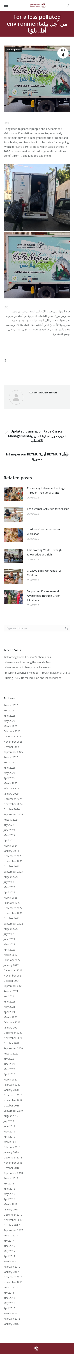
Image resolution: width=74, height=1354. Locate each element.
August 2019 (11, 1116)
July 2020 (9, 1058)
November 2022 (13, 913)
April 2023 (9, 892)
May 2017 (9, 1251)
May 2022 (9, 944)
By (44, 373)
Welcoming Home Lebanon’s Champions (27, 657)
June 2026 (9, 715)
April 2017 (9, 1256)
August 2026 (11, 705)
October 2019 (12, 1105)
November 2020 (13, 1038)
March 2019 (10, 1142)
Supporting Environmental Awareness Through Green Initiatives (43, 595)
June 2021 (9, 1001)
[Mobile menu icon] (6, 5)
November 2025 (13, 741)
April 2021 (9, 1012)
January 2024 (11, 850)
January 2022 (11, 965)
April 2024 (9, 840)
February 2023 (12, 902)
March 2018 (10, 1204)
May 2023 (9, 887)
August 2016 (11, 1287)
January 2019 (11, 1152)
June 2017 (9, 1246)
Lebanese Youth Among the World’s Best (27, 662)
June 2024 (9, 830)
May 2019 (9, 1131)
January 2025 (11, 793)
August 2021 (11, 991)
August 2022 (11, 928)
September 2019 (13, 1110)
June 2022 (9, 939)
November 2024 (13, 804)
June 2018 (9, 1188)
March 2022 (10, 954)
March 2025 (10, 783)
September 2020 (13, 1048)
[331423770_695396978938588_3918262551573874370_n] (37, 197)
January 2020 (11, 1090)
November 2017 (13, 1220)
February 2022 (12, 960)
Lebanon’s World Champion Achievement (27, 667)
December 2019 (13, 1095)
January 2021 (11, 1027)
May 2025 (9, 773)
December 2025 (13, 736)
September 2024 (13, 814)
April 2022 (9, 949)
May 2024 (9, 835)
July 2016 (9, 1292)
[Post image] (13, 494)
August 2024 (11, 819)
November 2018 (13, 1162)
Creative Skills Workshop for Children (44, 573)
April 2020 (9, 1074)
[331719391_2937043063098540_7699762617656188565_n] (37, 265)
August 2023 (11, 876)
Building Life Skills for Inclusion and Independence (32, 678)
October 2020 (12, 1043)
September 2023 (13, 871)
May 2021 (9, 1006)
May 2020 (9, 1069)
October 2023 (12, 866)
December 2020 (13, 1032)
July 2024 (9, 824)
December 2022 (13, 908)
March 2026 (10, 726)
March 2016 (10, 1313)
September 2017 (13, 1230)
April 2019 (9, 1136)
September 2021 (13, 986)
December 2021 (13, 970)
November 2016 (13, 1282)
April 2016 (9, 1308)
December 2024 (13, 798)
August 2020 (11, 1053)
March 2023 (10, 897)
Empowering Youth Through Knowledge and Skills (44, 552)
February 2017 (12, 1266)
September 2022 (13, 923)
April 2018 (9, 1199)
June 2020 (9, 1064)
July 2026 (9, 710)
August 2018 (11, 1178)
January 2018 (11, 1209)
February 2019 (12, 1147)
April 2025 (9, 778)
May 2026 (9, 721)
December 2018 (13, 1157)
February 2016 (12, 1318)
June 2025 (9, 767)
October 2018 (12, 1168)
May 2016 (9, 1303)
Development (14, 49)
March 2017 (10, 1261)
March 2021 (10, 1017)
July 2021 (9, 996)
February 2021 (12, 1022)
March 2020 (10, 1079)
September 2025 (13, 752)
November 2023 (13, 861)
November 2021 (13, 975)
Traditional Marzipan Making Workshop (44, 532)
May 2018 (9, 1194)
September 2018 (13, 1173)
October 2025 (12, 747)
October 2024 (12, 809)
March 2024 (10, 845)
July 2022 (9, 934)
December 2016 (13, 1277)
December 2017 (13, 1214)
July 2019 (9, 1121)
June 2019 (9, 1126)
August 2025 (11, 757)
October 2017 (12, 1225)
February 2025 (12, 788)
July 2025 (9, 762)
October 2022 (12, 918)
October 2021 (12, 980)
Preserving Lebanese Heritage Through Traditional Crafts (46, 490)
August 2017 (11, 1235)
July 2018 (9, 1183)
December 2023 (13, 856)
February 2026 (12, 731)
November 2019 (13, 1100)
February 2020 (12, 1084)
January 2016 (11, 1324)
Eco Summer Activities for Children (48, 508)
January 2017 (11, 1272)
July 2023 (9, 882)
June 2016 (9, 1298)
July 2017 (9, 1240)
